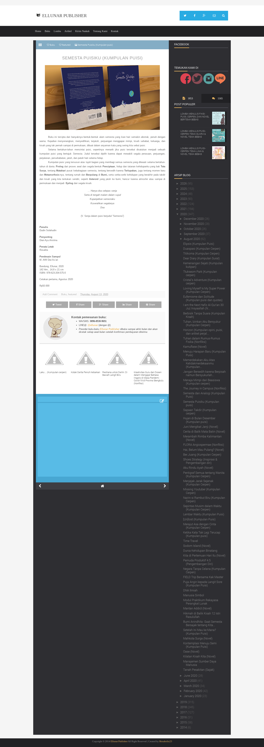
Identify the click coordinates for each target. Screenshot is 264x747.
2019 (183, 702)
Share (81, 304)
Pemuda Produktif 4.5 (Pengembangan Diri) (198, 562)
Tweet (58, 304)
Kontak (114, 31)
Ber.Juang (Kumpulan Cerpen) (202, 454)
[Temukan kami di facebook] (195, 16)
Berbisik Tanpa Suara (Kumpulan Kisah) (204, 315)
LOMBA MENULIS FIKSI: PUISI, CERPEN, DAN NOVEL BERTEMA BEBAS (194, 116)
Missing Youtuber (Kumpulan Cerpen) (201, 490)
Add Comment (50, 294)
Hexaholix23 (165, 741)
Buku (47, 31)
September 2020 (194, 234)
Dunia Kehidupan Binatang (200, 550)
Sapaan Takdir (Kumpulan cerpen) (199, 411)
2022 (183, 204)
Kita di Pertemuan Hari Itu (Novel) (204, 555)
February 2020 (193, 691)
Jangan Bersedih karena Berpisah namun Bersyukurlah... (204, 373)
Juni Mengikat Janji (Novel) (200, 426)
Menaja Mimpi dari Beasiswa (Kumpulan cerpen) (201, 381)
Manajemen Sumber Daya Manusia (199, 663)
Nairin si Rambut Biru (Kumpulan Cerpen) (204, 499)
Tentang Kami (100, 31)
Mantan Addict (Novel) (197, 608)
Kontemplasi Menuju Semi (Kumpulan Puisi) (200, 644)
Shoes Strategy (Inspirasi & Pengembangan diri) (200, 461)
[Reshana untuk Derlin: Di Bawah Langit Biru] (118, 358)
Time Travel (190, 541)
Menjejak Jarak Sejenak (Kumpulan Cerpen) (198, 482)
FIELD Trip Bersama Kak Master (203, 577)
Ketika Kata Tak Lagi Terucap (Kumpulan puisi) (201, 534)
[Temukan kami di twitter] (185, 16)
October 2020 (193, 229)
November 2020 (194, 224)
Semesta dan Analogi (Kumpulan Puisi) (204, 394)
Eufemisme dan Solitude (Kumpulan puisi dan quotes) (203, 298)
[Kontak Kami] (214, 16)
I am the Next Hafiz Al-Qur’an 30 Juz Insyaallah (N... (203, 306)
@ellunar (93, 325)
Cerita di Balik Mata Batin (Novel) (204, 431)
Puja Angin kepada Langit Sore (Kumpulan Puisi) (202, 583)
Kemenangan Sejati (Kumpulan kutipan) (203, 264)
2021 (183, 209)
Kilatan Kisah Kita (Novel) (199, 656)
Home (38, 31)
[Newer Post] (40, 486)
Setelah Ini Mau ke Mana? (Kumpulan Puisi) (199, 631)
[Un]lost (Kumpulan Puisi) (199, 519)
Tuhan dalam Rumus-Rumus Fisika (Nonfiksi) (201, 340)
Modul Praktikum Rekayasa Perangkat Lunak (200, 601)
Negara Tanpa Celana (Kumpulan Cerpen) (204, 570)
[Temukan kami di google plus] (204, 16)
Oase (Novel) (191, 651)
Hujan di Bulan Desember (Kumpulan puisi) (199, 419)
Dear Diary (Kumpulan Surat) (201, 258)
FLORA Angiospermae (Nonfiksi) (203, 444)
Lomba (57, 31)
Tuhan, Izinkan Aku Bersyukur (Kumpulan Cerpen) (202, 323)
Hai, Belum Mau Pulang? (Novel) (203, 449)
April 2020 (190, 680)
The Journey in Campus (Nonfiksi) (204, 388)
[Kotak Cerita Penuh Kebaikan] (86, 358)
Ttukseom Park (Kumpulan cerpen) (200, 273)
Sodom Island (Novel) (196, 546)
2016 (183, 717)
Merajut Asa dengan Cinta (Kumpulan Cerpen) (199, 525)
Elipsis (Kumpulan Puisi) (198, 244)
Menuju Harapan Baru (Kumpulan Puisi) (204, 353)
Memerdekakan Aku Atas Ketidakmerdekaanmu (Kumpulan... (199, 363)
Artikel (68, 31)
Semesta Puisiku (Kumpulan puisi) (102, 58)
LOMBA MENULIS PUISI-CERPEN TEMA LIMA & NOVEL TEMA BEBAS (193, 151)
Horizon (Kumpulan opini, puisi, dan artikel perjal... (203, 331)
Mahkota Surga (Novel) (197, 638)
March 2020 (192, 686)
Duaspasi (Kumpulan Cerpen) (201, 248)
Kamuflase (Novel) (195, 346)
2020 (183, 214)
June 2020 (191, 675)
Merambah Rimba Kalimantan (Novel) (202, 438)
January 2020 (193, 696)
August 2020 (192, 239)
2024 (183, 194)
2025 (183, 188)
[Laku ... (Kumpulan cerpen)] (55, 358)
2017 (183, 712)
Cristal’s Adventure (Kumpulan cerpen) (202, 281)
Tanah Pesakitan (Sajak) (198, 669)
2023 (183, 199)
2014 (183, 727)
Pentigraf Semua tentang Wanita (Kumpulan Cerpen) (203, 474)
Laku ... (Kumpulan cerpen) (53, 372)
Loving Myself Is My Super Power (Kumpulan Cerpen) (204, 290)
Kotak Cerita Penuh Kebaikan (85, 372)
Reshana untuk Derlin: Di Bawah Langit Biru (114, 374)
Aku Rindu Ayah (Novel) (198, 467)
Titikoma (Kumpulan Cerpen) (201, 253)
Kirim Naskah (82, 31)
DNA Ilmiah (190, 590)
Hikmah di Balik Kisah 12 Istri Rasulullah (201, 615)
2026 (183, 183)
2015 (183, 722)
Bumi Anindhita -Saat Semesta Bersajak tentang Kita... (202, 623)
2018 (183, 707)
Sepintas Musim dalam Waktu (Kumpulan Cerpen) (202, 507)
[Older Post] (165, 486)
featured (72, 294)
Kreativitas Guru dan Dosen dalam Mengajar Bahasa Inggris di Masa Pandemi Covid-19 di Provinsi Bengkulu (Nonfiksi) (148, 378)
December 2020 (194, 219)
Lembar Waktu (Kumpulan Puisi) (203, 514)
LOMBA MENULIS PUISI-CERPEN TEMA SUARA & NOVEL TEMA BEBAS (193, 133)
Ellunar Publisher (64, 15)
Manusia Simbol (193, 595)
